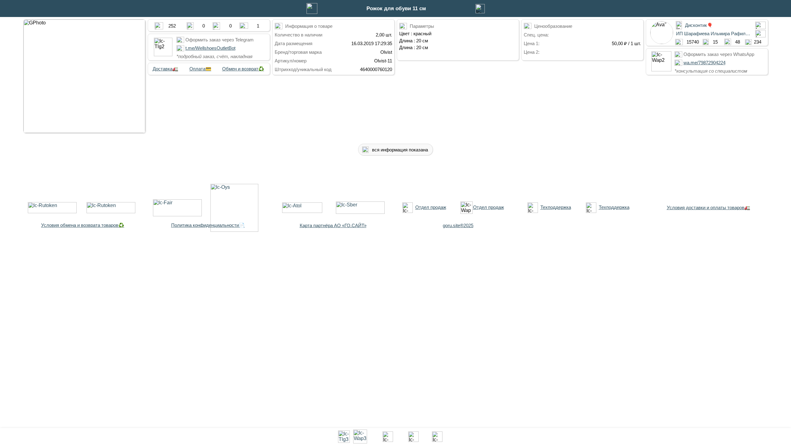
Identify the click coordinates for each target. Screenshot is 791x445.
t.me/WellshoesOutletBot (210, 48)
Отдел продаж (430, 207)
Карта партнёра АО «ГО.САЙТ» (333, 225)
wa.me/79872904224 (704, 62)
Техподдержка (555, 207)
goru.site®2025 (458, 225)
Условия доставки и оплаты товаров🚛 (708, 207)
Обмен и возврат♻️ (243, 68)
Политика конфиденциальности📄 (208, 225)
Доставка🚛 (165, 68)
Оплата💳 (200, 68)
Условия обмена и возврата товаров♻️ (82, 225)
